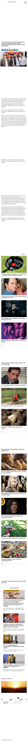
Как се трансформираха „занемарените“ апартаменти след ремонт (13, 646)
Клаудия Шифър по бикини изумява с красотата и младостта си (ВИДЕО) (14, 666)
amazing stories (12, 2)
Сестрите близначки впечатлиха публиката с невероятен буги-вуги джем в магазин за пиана (13, 625)
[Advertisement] (14, 24)
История (14, 48)
